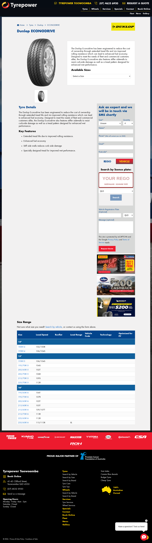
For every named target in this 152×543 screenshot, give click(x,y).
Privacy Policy (113, 239)
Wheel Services (68, 505)
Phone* (112, 136)
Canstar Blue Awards (109, 474)
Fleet (132, 13)
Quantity (126, 120)
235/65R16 (23, 422)
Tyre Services (67, 502)
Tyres (85, 9)
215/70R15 (23, 378)
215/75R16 (23, 414)
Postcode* (103, 152)
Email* (101, 144)
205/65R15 (23, 370)
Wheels (95, 9)
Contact (130, 9)
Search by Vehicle (69, 474)
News (138, 13)
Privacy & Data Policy (17, 539)
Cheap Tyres (106, 480)
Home (21, 25)
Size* (101, 120)
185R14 (21, 347)
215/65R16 (23, 410)
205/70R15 (23, 374)
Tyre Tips (66, 486)
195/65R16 (23, 392)
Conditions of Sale (31, 539)
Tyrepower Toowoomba (74, 3)
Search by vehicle (53, 327)
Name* (102, 128)
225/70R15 (23, 382)
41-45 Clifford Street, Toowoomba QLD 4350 (18, 483)
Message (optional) (106, 220)
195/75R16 (23, 397)
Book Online (144, 9)
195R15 (21, 361)
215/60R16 (23, 405)
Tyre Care (66, 483)
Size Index (105, 471)
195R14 (21, 351)
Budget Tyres (106, 477)
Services (107, 9)
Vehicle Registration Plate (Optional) (109, 210)
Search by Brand (69, 480)
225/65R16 (23, 418)
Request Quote (107, 249)
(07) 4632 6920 (108, 3)
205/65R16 (23, 401)
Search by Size (68, 477)
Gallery (146, 13)
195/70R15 (23, 365)
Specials (118, 9)
